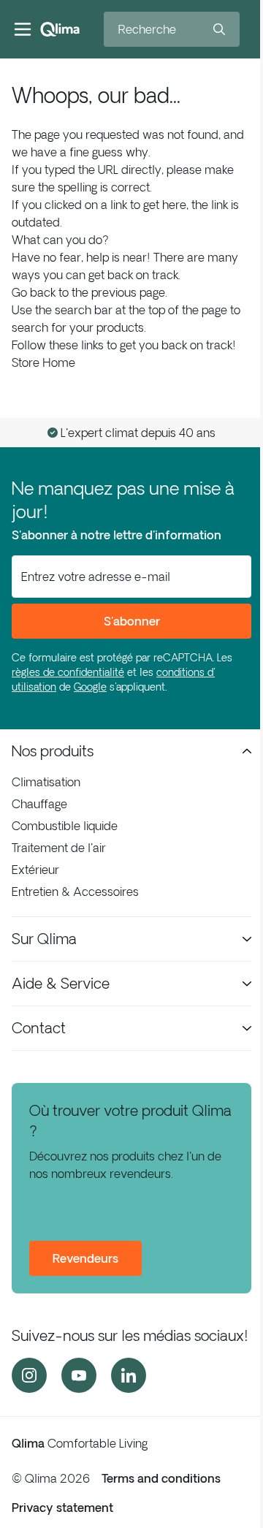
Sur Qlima (44, 938)
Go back (34, 292)
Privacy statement (62, 1507)
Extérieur (35, 869)
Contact (39, 1027)
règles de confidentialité (68, 672)
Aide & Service (61, 983)
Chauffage (39, 803)
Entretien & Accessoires (75, 891)
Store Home (43, 362)
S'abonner (132, 621)
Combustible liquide (65, 825)
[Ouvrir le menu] (23, 29)
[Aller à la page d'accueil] (59, 29)
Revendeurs (85, 1258)
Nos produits (53, 750)
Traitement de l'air (59, 847)
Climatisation (46, 781)
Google (90, 687)
